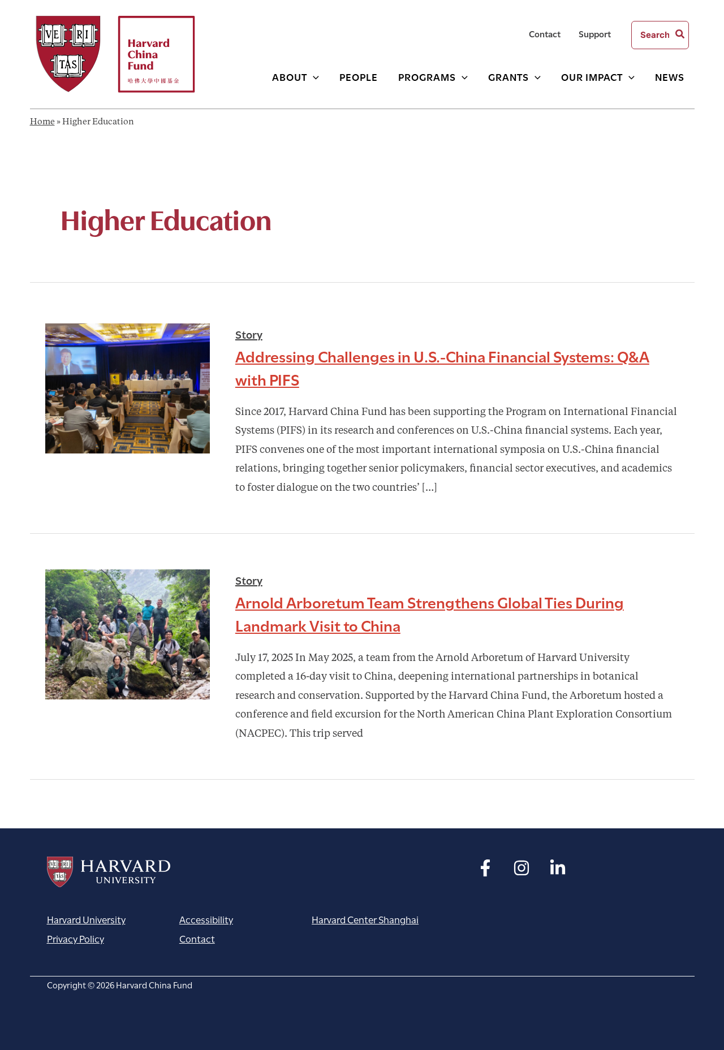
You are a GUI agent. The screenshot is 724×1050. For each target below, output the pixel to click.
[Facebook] (485, 867)
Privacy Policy (75, 938)
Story (248, 334)
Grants (508, 76)
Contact (545, 33)
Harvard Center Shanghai (365, 919)
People (358, 76)
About (289, 76)
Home (42, 122)
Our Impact (592, 76)
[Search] (680, 35)
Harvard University (108, 872)
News (669, 76)
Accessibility (206, 919)
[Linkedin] (557, 867)
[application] (313, 76)
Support (595, 33)
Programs (427, 76)
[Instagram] (521, 867)
